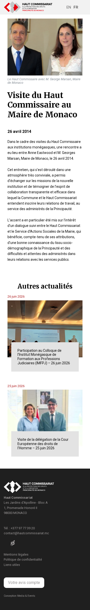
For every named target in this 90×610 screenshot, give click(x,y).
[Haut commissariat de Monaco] (29, 487)
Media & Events (26, 595)
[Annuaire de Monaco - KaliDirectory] (13, 543)
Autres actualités (45, 286)
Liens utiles (12, 565)
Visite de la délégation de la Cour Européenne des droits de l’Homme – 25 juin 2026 (43, 444)
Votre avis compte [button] (24, 582)
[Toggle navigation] (83, 7)
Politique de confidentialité (23, 559)
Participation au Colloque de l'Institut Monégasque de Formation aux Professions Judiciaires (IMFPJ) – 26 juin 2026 (44, 356)
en (68, 7)
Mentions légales (16, 554)
